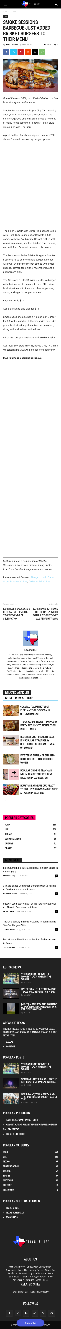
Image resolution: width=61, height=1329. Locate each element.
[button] (5, 4)
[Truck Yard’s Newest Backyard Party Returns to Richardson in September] (11, 725)
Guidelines (11, 1269)
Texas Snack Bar (19, 1291)
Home (6, 11)
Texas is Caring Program (33, 1276)
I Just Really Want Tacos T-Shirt (22, 1120)
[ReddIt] (28, 52)
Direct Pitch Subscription (39, 1266)
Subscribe (30, 1323)
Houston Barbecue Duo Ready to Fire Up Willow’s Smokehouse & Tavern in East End (39, 789)
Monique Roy (9, 876)
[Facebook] (6, 52)
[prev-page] (5, 801)
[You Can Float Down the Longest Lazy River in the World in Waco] (11, 978)
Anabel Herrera (10, 893)
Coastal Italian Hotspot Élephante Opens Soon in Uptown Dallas (35, 710)
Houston (10, 1046)
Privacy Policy (36, 1269)
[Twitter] (13, 52)
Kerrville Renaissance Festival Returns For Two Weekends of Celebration (16, 613)
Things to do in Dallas (43, 577)
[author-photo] (30, 645)
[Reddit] (35, 1313)
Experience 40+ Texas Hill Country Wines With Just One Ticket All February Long (45, 613)
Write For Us (42, 1279)
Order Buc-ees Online (15, 581)
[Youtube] (51, 1313)
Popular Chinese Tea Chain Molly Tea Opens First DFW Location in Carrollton (36, 774)
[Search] (56, 4)
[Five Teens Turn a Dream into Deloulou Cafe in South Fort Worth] (11, 759)
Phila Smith (8, 911)
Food (14, 11)
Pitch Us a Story (16, 1266)
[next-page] (10, 801)
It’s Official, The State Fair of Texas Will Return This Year (38, 990)
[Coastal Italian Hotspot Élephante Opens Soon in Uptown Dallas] (11, 710)
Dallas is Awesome (40, 1291)
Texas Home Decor (15, 1212)
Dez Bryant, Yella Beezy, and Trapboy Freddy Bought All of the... (39, 1097)
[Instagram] (18, 1313)
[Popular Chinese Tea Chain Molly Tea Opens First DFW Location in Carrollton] (11, 774)
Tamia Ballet (9, 929)
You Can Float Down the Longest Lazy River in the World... (36, 977)
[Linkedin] (26, 1313)
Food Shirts (12, 1217)
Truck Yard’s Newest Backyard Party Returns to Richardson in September (38, 725)
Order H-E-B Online (39, 581)
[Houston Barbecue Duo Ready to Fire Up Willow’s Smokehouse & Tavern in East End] (11, 789)
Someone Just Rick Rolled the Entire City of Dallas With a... (39, 1080)
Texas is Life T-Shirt (15, 1134)
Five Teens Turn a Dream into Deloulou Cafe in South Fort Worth (37, 759)
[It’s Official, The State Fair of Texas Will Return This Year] (11, 993)
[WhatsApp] (42, 52)
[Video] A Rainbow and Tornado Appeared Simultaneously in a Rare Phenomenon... (39, 1007)
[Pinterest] (21, 52)
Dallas (9, 1042)
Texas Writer (12, 44)
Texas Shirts (12, 1208)
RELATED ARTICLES (17, 693)
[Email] (35, 52)
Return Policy (25, 1273)
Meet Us (22, 1269)
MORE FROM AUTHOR (19, 698)
